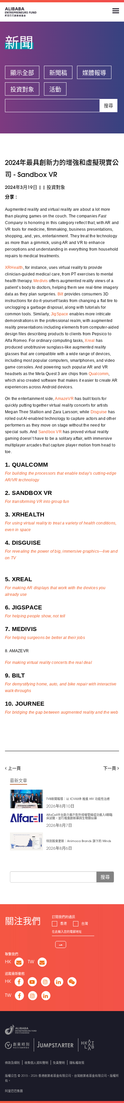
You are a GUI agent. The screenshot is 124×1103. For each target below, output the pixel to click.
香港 (63, 923)
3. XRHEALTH (24, 514)
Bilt (61, 294)
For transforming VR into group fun (37, 501)
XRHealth (14, 267)
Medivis (40, 280)
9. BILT (15, 675)
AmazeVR (64, 398)
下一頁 (110, 768)
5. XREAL (18, 579)
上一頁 (14, 768)
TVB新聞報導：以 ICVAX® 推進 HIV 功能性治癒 (78, 799)
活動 (55, 89)
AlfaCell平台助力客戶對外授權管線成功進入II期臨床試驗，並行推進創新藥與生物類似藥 (79, 816)
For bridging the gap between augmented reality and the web (61, 712)
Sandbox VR (50, 432)
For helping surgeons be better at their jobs (45, 637)
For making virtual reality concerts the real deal (48, 662)
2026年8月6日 (59, 848)
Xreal (90, 340)
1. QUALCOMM (26, 464)
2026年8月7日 (59, 825)
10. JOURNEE (24, 703)
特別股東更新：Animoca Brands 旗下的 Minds (78, 841)
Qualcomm (99, 373)
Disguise (99, 412)
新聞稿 (58, 72)
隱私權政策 (76, 1063)
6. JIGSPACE (23, 607)
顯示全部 (22, 72)
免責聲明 (59, 1063)
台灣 (84, 923)
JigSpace (59, 314)
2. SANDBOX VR (28, 493)
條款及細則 (12, 1063)
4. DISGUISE (23, 542)
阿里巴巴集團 (14, 1091)
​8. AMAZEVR (17, 651)
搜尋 (108, 106)
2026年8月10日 (60, 806)
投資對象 (22, 89)
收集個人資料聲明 (36, 1063)
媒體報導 (94, 72)
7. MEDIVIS (21, 629)
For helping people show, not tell (35, 616)
